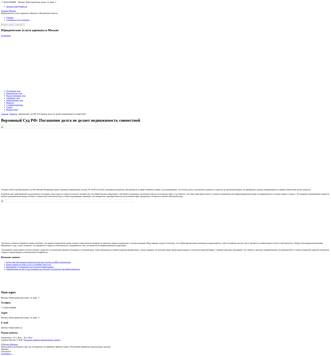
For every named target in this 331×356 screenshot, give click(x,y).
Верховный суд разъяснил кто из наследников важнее (30, 267)
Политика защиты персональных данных (42, 340)
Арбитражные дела (14, 100)
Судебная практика (14, 105)
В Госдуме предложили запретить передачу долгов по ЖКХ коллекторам (38, 262)
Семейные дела (13, 98)
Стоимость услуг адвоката (17, 20)
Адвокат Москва (8, 11)
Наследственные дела (15, 96)
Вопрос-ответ (12, 110)
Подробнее (6, 36)
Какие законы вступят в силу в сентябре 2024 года (28, 264)
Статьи (9, 107)
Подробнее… (7, 354)
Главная (9, 18)
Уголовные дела (13, 91)
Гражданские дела (14, 93)
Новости (10, 103)
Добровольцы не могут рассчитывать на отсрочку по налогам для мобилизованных (43, 269)
